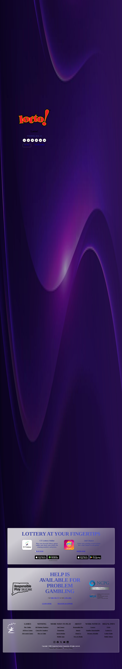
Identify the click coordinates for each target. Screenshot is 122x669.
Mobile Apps (60, 636)
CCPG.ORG (67, 598)
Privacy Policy (68, 648)
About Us (78, 633)
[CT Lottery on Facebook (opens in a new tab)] (57, 642)
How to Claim (42, 633)
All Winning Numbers (41, 627)
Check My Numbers (39, 144)
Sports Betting (61, 633)
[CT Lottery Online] (27, 545)
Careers (92, 627)
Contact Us (108, 630)
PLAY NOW (39, 551)
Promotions (60, 630)
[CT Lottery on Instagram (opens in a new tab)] (54, 642)
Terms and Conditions (56, 648)
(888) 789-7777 (55, 598)
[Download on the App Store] (41, 557)
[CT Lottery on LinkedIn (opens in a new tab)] (67, 642)
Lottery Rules (108, 633)
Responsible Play (78, 627)
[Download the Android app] (53, 557)
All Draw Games (28, 630)
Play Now (26, 144)
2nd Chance (60, 627)
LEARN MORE (47, 603)
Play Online (27, 627)
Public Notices (108, 636)
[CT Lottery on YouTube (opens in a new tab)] (64, 642)
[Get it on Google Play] (95, 557)
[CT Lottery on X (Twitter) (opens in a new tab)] (61, 642)
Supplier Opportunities (93, 630)
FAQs (108, 627)
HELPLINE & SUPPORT (65, 603)
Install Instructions (53, 560)
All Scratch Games (27, 633)
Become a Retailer (92, 633)
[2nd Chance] (69, 545)
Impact (78, 630)
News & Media (78, 636)
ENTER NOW (81, 551)
